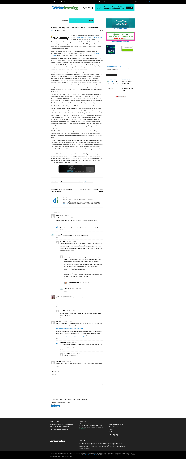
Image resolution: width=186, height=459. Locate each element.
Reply (57, 222)
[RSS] (146, 2)
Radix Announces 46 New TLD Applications (61, 424)
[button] (152, 1)
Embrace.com (125, 86)
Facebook (92, 205)
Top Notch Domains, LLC (95, 201)
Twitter (88, 205)
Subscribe (137, 2)
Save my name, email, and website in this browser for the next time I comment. (70, 399)
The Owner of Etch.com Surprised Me (60, 426)
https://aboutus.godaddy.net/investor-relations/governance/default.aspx (72, 336)
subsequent (96, 53)
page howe (59, 296)
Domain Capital (126, 79)
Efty (110, 54)
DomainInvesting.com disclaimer (91, 454)
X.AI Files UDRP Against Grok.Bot (59, 429)
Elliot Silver (57, 30)
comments (54, 55)
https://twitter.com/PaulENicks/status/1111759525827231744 (69, 328)
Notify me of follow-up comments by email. (61, 402)
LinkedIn (97, 205)
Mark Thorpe (59, 234)
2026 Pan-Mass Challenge (120, 28)
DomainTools (111, 81)
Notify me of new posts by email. (59, 404)
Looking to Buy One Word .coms (120, 41)
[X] (149, 2)
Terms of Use (65, 203)
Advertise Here (112, 79)
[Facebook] (143, 2)
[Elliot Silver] (52, 31)
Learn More (82, 428)
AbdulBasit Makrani (73, 282)
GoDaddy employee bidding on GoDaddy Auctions (88, 37)
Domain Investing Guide (114, 66)
